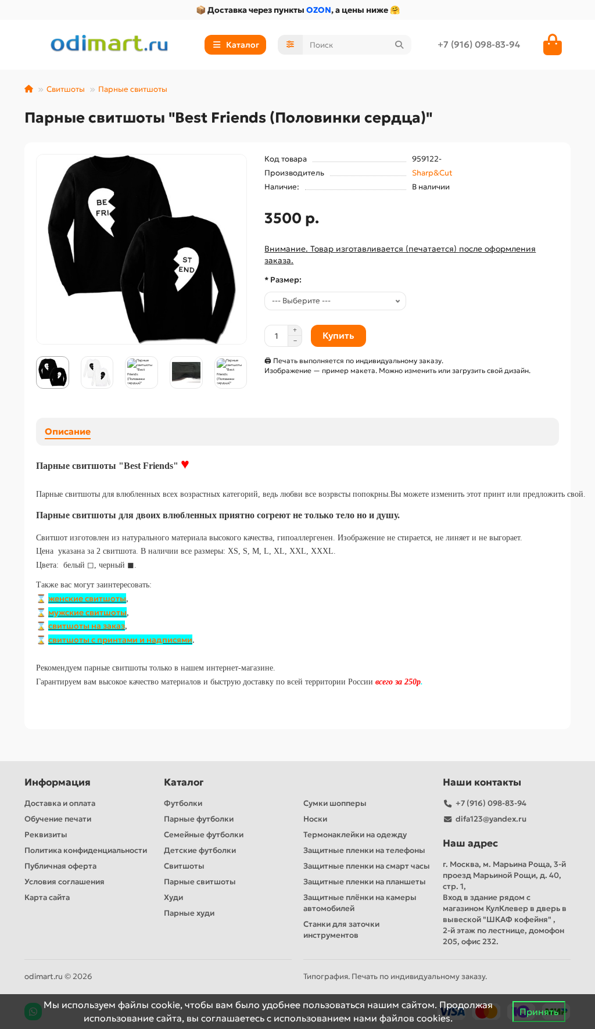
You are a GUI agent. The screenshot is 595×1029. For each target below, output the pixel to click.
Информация (57, 782)
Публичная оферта (60, 866)
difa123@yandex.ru (491, 819)
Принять (538, 1011)
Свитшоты (65, 89)
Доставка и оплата (59, 803)
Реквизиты (45, 835)
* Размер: (283, 280)
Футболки (183, 803)
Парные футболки (199, 819)
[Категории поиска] (290, 45)
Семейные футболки (203, 835)
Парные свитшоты (132, 89)
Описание (68, 431)
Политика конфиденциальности (85, 850)
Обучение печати (57, 819)
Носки (315, 819)
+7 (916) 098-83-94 (479, 44)
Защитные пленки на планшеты (364, 882)
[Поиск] (399, 44)
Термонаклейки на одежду (355, 835)
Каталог (183, 782)
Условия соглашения (64, 882)
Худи (173, 897)
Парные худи (189, 913)
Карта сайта (47, 897)
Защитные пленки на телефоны (364, 850)
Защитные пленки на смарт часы (366, 866)
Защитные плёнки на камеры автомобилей (360, 902)
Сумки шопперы (335, 803)
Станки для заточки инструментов (341, 929)
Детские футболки (200, 850)
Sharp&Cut (432, 173)
